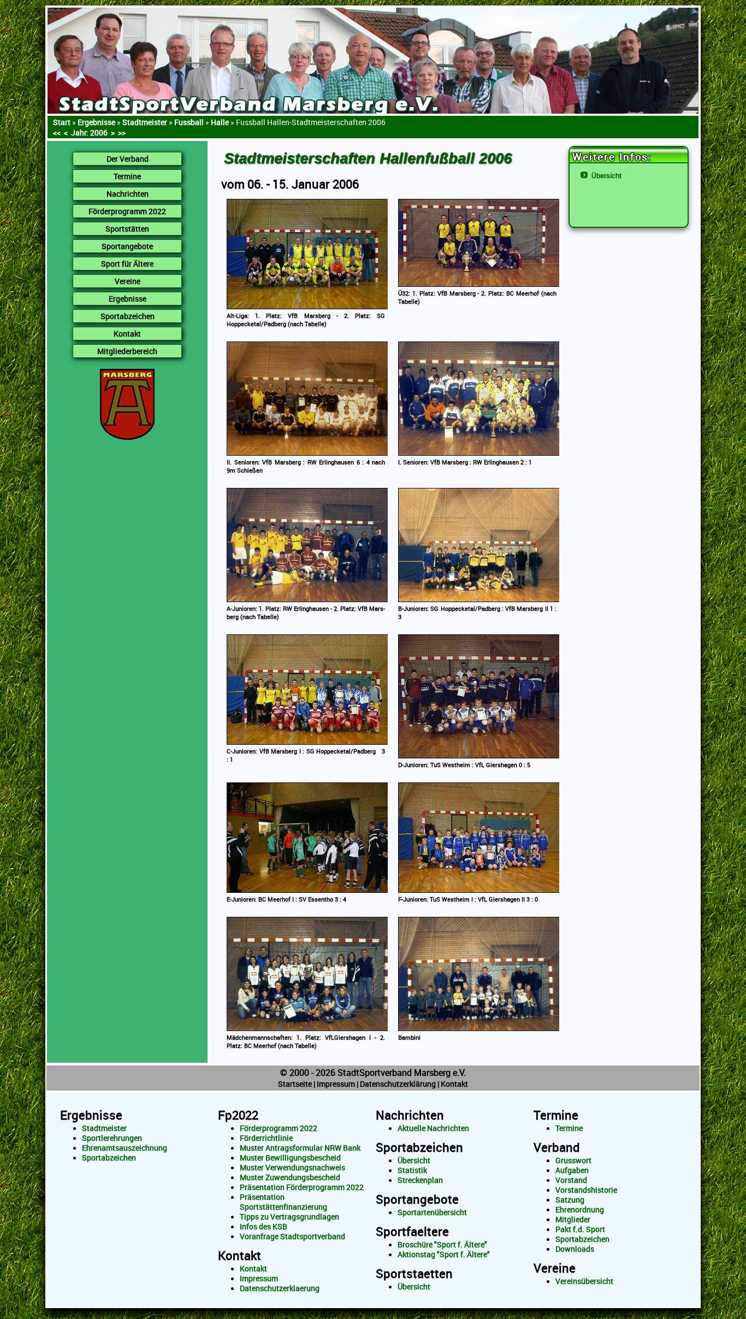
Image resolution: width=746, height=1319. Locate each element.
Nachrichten (410, 1114)
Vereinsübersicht (584, 1281)
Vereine (555, 1267)
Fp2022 (238, 1114)
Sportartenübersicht (432, 1212)
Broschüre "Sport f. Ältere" (442, 1245)
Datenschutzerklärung (398, 1084)
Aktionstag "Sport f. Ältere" (444, 1254)
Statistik (412, 1170)
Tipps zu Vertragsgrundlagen (289, 1217)
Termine (556, 1114)
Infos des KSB (263, 1227)
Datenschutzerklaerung (279, 1288)
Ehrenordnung (579, 1210)
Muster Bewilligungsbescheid (290, 1158)
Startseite (295, 1084)
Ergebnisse (96, 122)
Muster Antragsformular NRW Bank (300, 1148)
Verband (557, 1147)
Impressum (336, 1084)
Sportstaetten (414, 1273)
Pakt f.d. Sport (580, 1229)
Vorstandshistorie (586, 1190)
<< (57, 132)
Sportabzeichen (109, 1158)
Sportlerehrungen (112, 1138)
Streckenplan (420, 1180)
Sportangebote (417, 1199)
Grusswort (573, 1160)
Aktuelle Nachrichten (433, 1128)
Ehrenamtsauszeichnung (124, 1148)
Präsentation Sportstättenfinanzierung (283, 1202)
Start (61, 122)
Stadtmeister (104, 1128)
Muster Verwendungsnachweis (292, 1168)
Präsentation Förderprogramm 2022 (302, 1187)
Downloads (574, 1249)
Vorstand (571, 1180)
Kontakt (454, 1084)
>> (122, 132)
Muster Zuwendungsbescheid (290, 1177)
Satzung (569, 1200)
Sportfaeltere (412, 1231)
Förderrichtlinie (266, 1138)
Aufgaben (572, 1170)
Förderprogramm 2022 (278, 1128)
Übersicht (606, 175)
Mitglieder (572, 1219)
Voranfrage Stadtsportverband (292, 1236)
